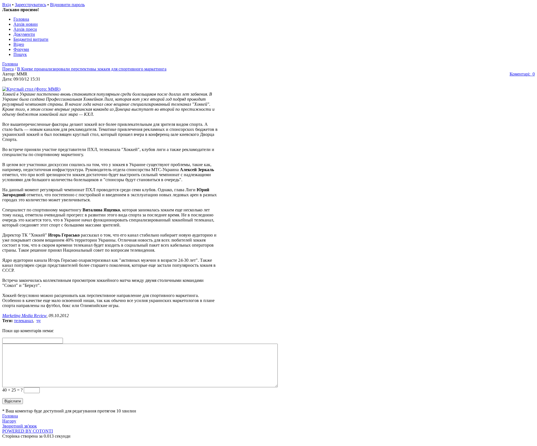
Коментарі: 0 (522, 74)
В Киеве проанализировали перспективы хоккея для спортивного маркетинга (91, 69)
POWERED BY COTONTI (27, 431)
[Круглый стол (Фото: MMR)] (31, 89)
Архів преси (25, 29)
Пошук (20, 54)
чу (38, 320)
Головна (21, 19)
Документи (24, 34)
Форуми (21, 49)
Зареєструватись (30, 4)
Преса (8, 69)
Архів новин (25, 24)
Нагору (9, 421)
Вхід (6, 4)
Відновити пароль (67, 4)
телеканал (23, 320)
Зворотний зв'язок (19, 426)
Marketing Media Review (24, 315)
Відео (18, 44)
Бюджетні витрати (30, 39)
